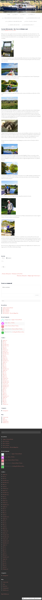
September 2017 (6, 386)
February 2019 (5, 378)
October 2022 (5, 359)
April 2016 (5, 402)
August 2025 (5, 340)
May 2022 (4, 366)
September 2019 (6, 368)
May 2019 (4, 374)
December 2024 (6, 344)
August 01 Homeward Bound (8, 307)
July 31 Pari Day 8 (6, 309)
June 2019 (4, 373)
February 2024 (5, 349)
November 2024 (6, 345)
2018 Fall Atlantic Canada (30, 21)
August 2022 (5, 362)
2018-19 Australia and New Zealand (13, 21)
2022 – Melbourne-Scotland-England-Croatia (12, 18)
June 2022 (4, 364)
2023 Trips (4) (31, 14)
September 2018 (6, 385)
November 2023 (6, 354)
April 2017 (5, 393)
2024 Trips (22, 14)
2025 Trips (14, 14)
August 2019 (5, 370)
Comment (37, 295)
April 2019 (5, 375)
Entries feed (5, 420)
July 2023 (4, 355)
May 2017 (4, 392)
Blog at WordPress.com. (5, 594)
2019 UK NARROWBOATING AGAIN (33, 18)
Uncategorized (5, 410)
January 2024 (5, 351)
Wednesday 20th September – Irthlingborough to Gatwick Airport (28, 275)
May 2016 (4, 401)
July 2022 (4, 363)
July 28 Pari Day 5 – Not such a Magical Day (10, 313)
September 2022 (6, 360)
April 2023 (5, 356)
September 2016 (6, 396)
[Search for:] (21, 301)
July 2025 (4, 341)
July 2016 (4, 398)
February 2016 (5, 404)
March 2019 (5, 377)
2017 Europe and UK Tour (13, 24)
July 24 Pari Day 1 (11, 322)
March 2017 (5, 394)
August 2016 (5, 397)
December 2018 (6, 381)
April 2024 (5, 348)
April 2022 (5, 367)
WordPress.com (5, 422)
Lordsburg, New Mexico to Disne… (18, 332)
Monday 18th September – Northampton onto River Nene (12, 273)
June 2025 (4, 343)
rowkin (14, 30)
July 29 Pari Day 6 (6, 310)
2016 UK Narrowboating (27, 24)
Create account (5, 417)
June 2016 (4, 400)
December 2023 (6, 352)
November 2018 (6, 382)
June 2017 (4, 390)
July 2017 (4, 389)
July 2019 (4, 371)
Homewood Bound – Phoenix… (13, 325)
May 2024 (4, 347)
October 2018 (5, 383)
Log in (4, 418)
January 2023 (5, 358)
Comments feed (5, 421)
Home (8, 14)
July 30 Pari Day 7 (6, 311)
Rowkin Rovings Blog (21, 3)
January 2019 (5, 379)
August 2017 (5, 388)
